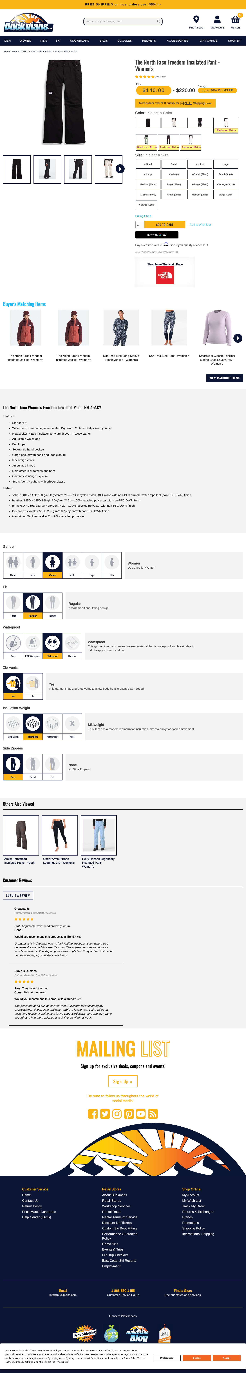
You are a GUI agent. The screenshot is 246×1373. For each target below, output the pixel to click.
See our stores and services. (183, 1294)
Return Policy (32, 1206)
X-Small (148, 164)
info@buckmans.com (63, 1294)
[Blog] (153, 1114)
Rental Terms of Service (119, 1217)
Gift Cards (208, 40)
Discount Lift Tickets (116, 1223)
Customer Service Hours (123, 1294)
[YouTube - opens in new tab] (141, 1114)
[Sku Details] (177, 252)
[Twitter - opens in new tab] (105, 1114)
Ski (58, 40)
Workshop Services (116, 1206)
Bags (104, 40)
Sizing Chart (143, 216)
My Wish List (191, 1200)
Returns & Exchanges (198, 1212)
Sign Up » (123, 1081)
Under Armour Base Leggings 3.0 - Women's (59, 860)
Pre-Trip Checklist (115, 1255)
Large (226, 164)
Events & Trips (112, 1249)
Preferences (166, 1358)
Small (174, 164)
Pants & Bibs (61, 51)
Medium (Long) (200, 194)
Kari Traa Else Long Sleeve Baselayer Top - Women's (121, 357)
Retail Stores (111, 1200)
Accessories (177, 40)
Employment (111, 1266)
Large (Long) (225, 194)
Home (7, 51)
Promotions (190, 1223)
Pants (74, 51)
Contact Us (30, 1200)
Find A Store (196, 27)
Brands (187, 1217)
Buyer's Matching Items (24, 303)
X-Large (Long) (146, 204)
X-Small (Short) (200, 174)
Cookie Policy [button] (130, 1358)
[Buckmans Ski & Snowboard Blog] (138, 1333)
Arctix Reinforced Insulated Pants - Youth (19, 860)
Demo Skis (110, 1244)
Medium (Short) (148, 184)
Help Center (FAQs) (36, 1217)
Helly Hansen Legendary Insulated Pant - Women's (98, 862)
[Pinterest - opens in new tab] (129, 1114)
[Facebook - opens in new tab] (93, 1114)
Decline (197, 1358)
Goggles (125, 40)
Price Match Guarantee (39, 1212)
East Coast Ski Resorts (119, 1260)
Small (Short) (226, 174)
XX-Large (174, 174)
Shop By (234, 40)
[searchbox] (159, 21)
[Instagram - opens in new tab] (117, 1114)
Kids (43, 40)
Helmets (149, 40)
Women (25, 40)
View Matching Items (224, 378)
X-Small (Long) (148, 194)
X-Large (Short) (200, 184)
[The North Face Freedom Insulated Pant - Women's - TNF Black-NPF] (16, 169)
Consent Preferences (123, 1316)
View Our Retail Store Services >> (123, 4)
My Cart (236, 21)
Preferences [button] (62, 1362)
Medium (200, 164)
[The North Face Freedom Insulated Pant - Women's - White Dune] (108, 169)
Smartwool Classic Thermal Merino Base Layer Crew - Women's (217, 359)
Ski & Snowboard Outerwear (37, 51)
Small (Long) (174, 194)
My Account (217, 27)
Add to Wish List (200, 224)
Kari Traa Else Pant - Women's (169, 355)
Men (7, 40)
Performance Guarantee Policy (119, 1236)
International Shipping (198, 1234)
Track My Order (193, 1206)
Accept (227, 1358)
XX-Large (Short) (226, 184)
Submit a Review (18, 895)
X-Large (148, 174)
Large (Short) (174, 184)
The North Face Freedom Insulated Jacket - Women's (25, 357)
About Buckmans (114, 1195)
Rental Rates (111, 1212)
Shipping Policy (193, 1228)
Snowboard (80, 40)
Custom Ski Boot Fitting (119, 1228)
